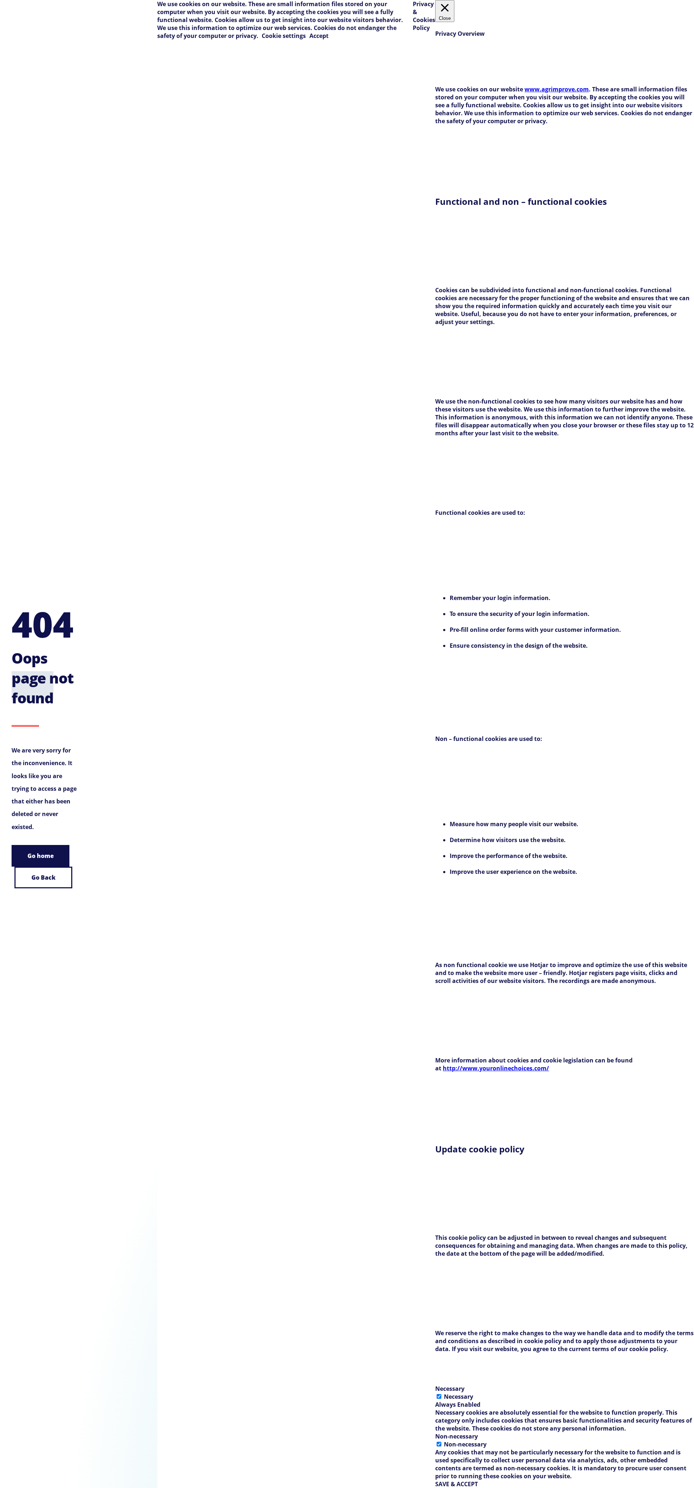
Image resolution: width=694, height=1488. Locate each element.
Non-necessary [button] (456, 1436)
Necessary (458, 1397)
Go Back (43, 877)
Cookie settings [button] (284, 36)
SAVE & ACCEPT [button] (456, 1484)
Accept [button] (319, 36)
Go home (40, 856)
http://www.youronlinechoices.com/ (496, 1068)
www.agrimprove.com (556, 89)
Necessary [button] (449, 1389)
